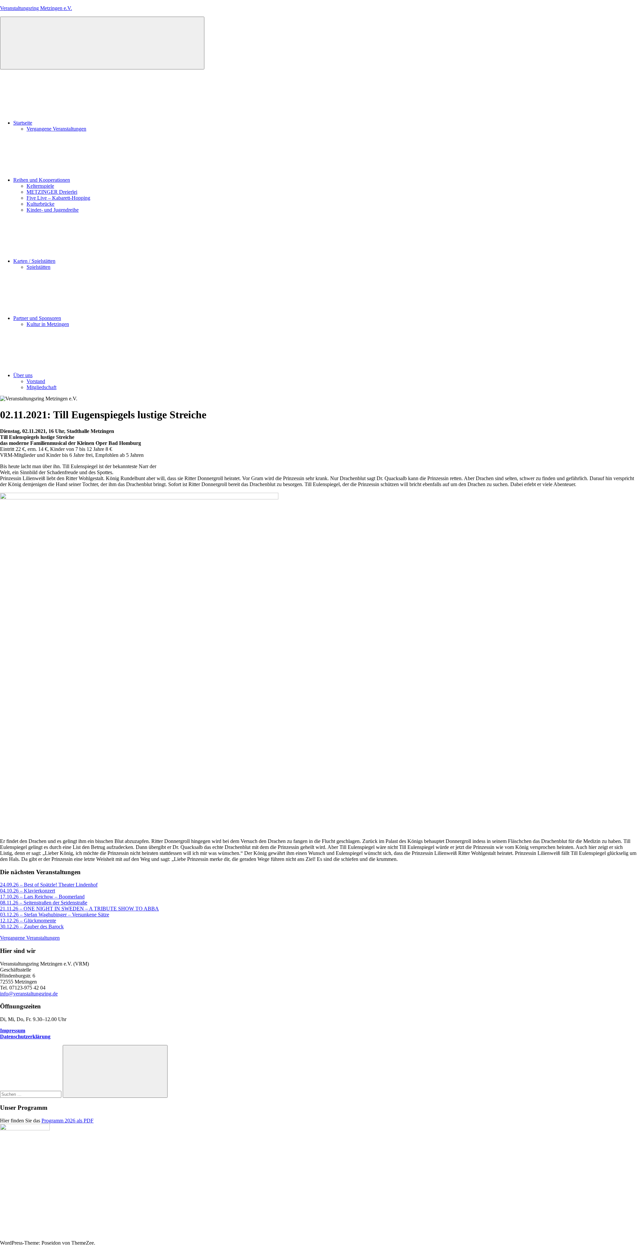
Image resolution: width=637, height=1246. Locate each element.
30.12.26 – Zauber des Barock (32, 926)
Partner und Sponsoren (37, 318)
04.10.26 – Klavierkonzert (27, 890)
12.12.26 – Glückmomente (28, 920)
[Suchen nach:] (31, 1094)
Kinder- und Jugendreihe (53, 210)
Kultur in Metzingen (48, 324)
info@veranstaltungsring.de (29, 993)
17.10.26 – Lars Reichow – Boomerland (42, 896)
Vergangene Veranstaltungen (56, 129)
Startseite (22, 123)
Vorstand (36, 381)
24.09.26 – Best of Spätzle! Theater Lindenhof (49, 884)
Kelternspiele (40, 186)
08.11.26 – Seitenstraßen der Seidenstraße (43, 902)
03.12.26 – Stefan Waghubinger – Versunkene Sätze (54, 914)
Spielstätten (38, 267)
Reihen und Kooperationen (41, 180)
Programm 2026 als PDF (67, 1120)
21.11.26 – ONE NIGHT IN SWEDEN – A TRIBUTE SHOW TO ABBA (79, 908)
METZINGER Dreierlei (52, 192)
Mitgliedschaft (41, 387)
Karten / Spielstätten (34, 261)
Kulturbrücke (40, 204)
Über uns (23, 375)
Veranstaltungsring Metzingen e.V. (36, 8)
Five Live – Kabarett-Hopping (58, 198)
